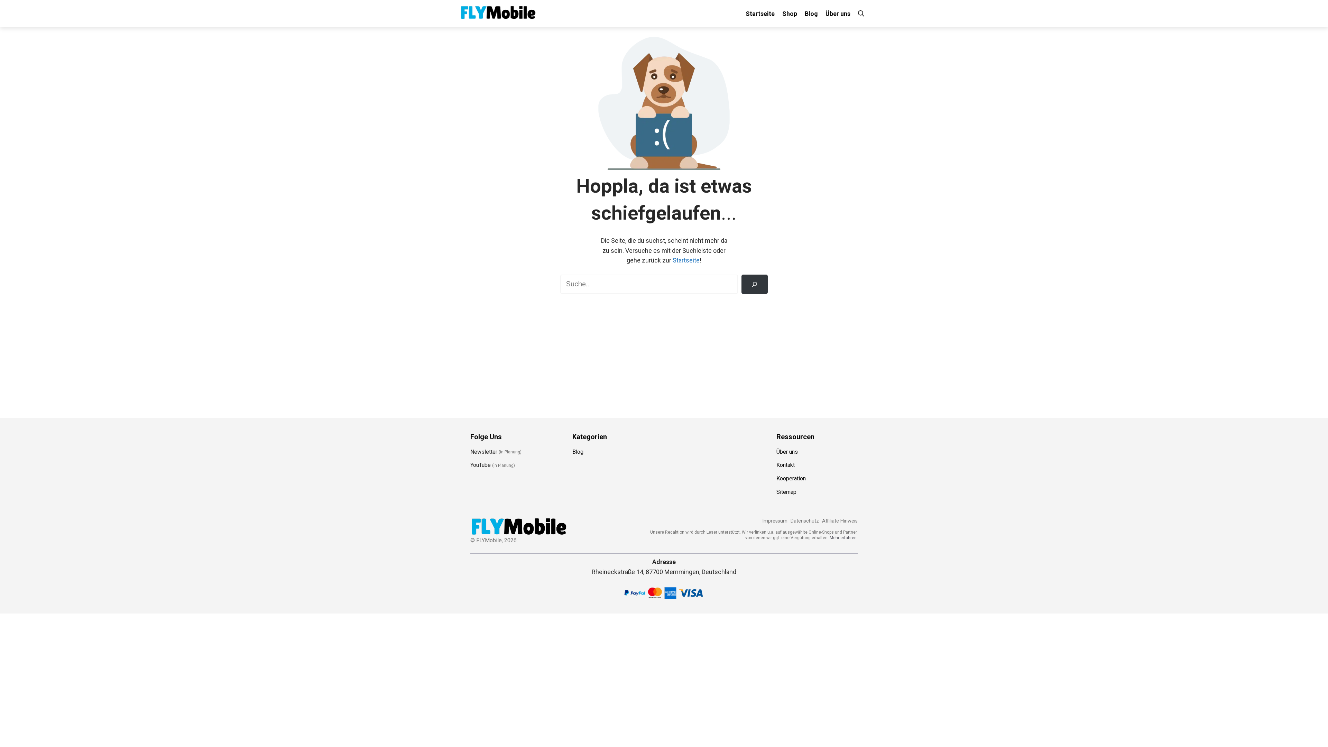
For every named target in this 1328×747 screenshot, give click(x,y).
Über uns (838, 13)
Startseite (760, 13)
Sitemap (786, 492)
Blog (811, 13)
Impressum (774, 521)
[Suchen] (754, 284)
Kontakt (785, 465)
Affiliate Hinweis (840, 521)
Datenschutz (805, 521)
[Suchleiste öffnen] (861, 13)
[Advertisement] (664, 352)
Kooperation (791, 478)
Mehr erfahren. (844, 537)
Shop (789, 13)
